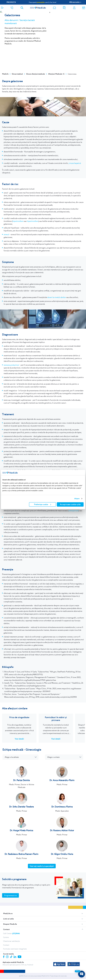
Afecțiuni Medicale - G (56, 74)
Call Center (11, 933)
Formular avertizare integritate (15, 949)
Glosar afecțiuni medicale (35, 74)
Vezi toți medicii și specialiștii (42, 866)
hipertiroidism (32, 221)
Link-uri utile (8, 918)
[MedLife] (38, 8)
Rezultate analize (64, 8)
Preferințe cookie (41, 504)
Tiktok (11, 956)
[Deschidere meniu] (2, 7)
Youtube (20, 956)
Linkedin (15, 956)
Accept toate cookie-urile (70, 504)
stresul (6, 234)
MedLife (5, 74)
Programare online (83, 7)
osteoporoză (73, 510)
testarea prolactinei (11, 365)
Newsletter (54, 8)
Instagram (7, 957)
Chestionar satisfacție (11, 941)
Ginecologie (33, 749)
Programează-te (10, 895)
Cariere (6, 937)
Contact (6, 929)
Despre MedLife (10, 924)
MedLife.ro (8, 913)
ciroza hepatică (75, 163)
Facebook (4, 957)
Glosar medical (17, 74)
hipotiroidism (17, 221)
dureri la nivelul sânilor (56, 297)
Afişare (77, 498)
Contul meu (74, 8)
